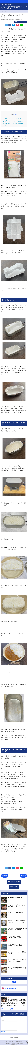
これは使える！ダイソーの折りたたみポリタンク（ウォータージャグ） (17, 921)
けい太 (10, 997)
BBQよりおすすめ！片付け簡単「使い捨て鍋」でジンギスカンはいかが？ (17, 968)
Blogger (16, 1037)
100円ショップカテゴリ (14, 881)
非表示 (15, 114)
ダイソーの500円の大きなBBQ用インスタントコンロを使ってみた (17, 960)
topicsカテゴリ (14, 886)
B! (13, 25)
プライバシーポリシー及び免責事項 (14, 1041)
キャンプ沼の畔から (6, 4)
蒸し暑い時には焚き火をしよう (15, 897)
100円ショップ (18, 21)
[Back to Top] (26, 1042)
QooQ (16, 1044)
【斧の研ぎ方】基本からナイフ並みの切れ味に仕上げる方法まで (17, 929)
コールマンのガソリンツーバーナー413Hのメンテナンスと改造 (16, 937)
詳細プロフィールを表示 (7, 1009)
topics (24, 21)
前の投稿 (23, 875)
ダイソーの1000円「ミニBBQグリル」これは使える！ (16, 905)
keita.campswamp (10, 988)
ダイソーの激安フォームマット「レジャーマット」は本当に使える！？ (17, 945)
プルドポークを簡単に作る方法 (15, 912)
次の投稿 (4, 875)
